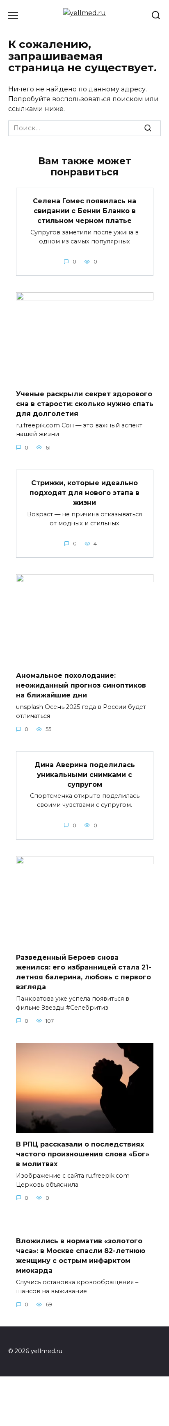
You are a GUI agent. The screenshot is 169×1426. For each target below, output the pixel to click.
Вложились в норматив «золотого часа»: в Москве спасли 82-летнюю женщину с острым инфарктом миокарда (80, 1255)
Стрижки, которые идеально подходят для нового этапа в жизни (84, 492)
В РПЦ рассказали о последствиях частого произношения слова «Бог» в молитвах (82, 1154)
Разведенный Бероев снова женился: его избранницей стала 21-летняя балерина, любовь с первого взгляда (83, 972)
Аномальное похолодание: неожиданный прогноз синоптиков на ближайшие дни (81, 685)
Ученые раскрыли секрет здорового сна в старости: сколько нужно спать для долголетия (84, 403)
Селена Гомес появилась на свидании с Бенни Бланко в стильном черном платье (84, 211)
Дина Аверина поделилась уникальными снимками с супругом (84, 774)
